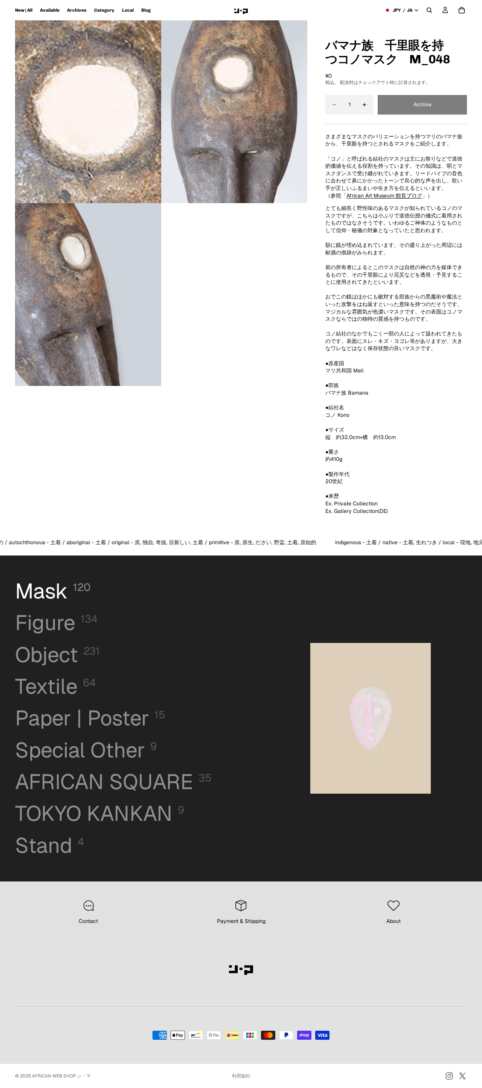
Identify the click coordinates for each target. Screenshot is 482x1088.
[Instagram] (449, 1075)
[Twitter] (462, 1075)
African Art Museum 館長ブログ (384, 195)
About (393, 921)
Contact (88, 921)
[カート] (461, 10)
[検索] (429, 10)
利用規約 (241, 1076)
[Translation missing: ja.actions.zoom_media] (88, 111)
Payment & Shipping (241, 921)
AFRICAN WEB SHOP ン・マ (61, 1076)
